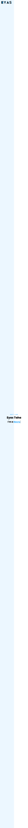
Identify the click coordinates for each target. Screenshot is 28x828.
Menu (25, 2)
